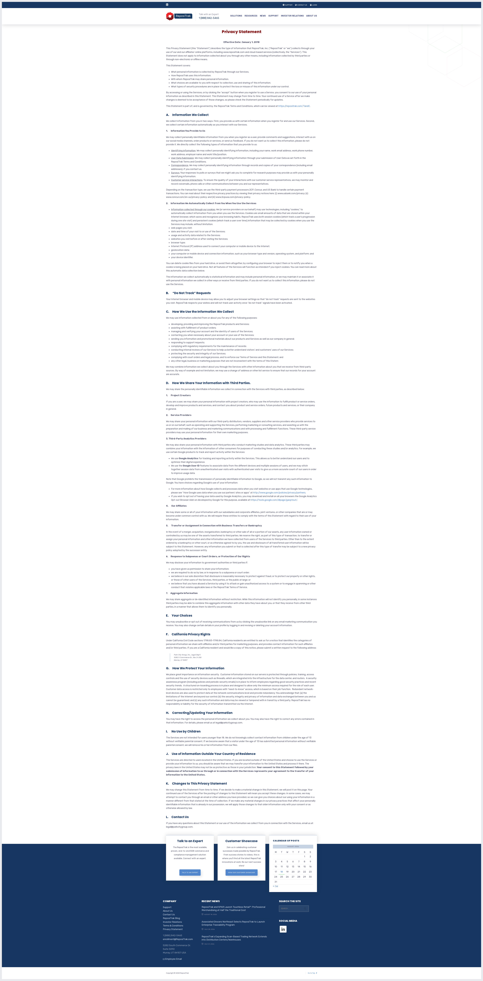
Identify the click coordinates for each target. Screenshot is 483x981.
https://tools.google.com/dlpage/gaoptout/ (274, 500)
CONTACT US (302, 5)
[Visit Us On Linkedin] (283, 927)
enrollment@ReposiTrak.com (178, 939)
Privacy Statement (173, 929)
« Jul (275, 886)
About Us (311, 16)
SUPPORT (289, 5)
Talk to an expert (190, 872)
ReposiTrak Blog (171, 918)
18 (281, 871)
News (263, 16)
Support (273, 16)
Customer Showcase (241, 841)
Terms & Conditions (173, 925)
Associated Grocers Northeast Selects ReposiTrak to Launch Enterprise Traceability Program (233, 923)
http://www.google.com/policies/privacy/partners (279, 492)
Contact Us (169, 914)
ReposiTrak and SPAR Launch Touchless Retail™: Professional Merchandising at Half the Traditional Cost (233, 909)
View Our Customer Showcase (241, 872)
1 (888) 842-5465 (209, 18)
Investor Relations (292, 16)
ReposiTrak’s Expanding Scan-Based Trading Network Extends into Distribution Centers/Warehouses (234, 938)
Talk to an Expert (190, 841)
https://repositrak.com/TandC (294, 106)
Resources (251, 16)
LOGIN (314, 5)
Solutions (236, 16)
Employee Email (173, 959)
